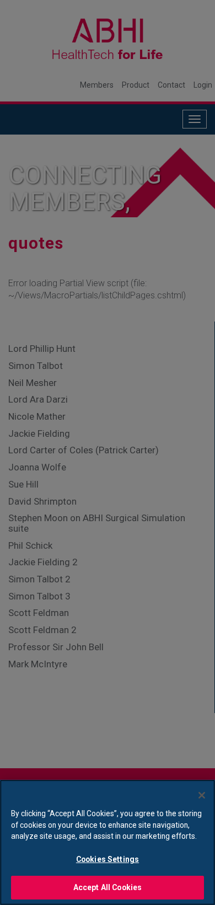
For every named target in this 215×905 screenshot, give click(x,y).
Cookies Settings (107, 859)
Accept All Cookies (107, 887)
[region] (107, 842)
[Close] (202, 795)
